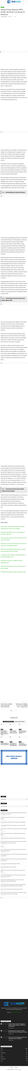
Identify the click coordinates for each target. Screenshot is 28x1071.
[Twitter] (11, 1014)
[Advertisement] (14, 32)
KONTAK (16, 1067)
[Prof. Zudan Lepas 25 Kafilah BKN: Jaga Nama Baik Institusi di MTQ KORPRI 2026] (14, 739)
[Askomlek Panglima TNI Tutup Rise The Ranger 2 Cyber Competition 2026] (5, 739)
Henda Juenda (4, 16)
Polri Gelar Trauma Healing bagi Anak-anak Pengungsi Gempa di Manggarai (23, 731)
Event (2, 1050)
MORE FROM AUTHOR (19, 721)
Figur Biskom (3, 1058)
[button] (25, 1)
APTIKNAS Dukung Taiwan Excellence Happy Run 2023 (13, 571)
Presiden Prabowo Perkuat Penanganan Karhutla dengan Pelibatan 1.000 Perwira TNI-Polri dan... (17, 1025)
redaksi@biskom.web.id (16, 1012)
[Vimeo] (14, 1014)
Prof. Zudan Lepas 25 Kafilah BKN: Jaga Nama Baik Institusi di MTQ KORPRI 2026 (13, 744)
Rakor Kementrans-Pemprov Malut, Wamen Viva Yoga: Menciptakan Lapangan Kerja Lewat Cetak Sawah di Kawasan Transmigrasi (13, 893)
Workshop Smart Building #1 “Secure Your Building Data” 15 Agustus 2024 (21, 705)
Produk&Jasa (3, 1052)
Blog (2, 1054)
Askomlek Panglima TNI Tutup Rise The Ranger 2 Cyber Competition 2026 (5, 744)
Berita (2, 7)
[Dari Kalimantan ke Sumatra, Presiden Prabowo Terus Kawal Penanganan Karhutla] (14, 727)
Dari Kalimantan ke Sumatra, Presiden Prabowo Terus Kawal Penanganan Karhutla (13, 731)
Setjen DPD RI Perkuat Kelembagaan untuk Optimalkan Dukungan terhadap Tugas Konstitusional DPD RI (13, 876)
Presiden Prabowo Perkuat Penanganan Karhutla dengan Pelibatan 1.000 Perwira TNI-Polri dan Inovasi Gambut (5, 732)
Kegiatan (2, 1056)
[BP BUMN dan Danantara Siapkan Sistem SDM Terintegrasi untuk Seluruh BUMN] (23, 739)
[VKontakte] (17, 1014)
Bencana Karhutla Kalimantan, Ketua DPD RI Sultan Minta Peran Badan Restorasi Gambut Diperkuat (14, 855)
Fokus (2, 1060)
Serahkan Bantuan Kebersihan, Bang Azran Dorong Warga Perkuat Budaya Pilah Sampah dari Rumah (14, 859)
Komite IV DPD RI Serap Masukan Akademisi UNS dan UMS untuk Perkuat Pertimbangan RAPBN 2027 (13, 850)
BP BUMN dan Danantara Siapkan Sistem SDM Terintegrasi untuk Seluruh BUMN (23, 744)
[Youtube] (19, 1014)
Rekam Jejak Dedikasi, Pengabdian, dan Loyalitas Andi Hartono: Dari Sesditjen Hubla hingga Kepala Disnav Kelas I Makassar (13, 842)
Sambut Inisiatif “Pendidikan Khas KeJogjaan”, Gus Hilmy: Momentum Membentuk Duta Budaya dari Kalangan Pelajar (12, 880)
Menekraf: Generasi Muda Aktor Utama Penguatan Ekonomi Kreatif (12, 889)
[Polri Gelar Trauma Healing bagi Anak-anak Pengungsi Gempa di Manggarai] (23, 727)
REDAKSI (11, 1067)
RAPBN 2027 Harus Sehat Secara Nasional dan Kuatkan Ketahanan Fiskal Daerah (13, 871)
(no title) (2, 846)
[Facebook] (8, 1014)
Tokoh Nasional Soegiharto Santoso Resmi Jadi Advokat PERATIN (7, 705)
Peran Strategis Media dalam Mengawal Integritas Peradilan (10, 863)
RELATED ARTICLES (8, 721)
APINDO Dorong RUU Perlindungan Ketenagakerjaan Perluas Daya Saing (13, 838)
